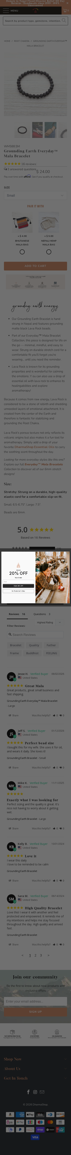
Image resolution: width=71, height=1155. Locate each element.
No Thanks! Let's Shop (18, 591)
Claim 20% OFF (18, 586)
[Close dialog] (68, 553)
